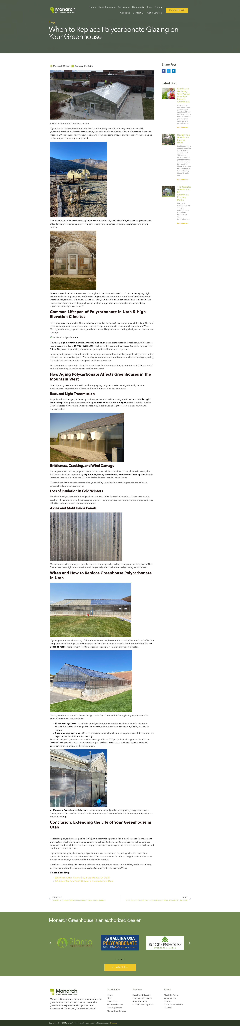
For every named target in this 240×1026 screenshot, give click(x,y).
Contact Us (139, 13)
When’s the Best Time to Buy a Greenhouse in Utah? (82, 878)
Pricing (158, 7)
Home (93, 7)
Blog (149, 7)
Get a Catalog (154, 13)
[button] (164, 71)
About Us (125, 13)
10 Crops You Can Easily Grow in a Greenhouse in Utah (84, 881)
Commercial (138, 7)
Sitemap (113, 1023)
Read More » (182, 127)
